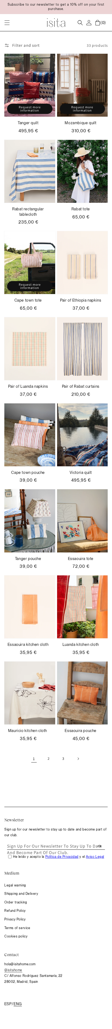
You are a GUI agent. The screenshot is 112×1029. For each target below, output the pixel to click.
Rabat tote (80, 209)
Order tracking (15, 902)
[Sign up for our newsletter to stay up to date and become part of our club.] (99, 846)
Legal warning (15, 885)
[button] (7, 23)
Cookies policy (15, 936)
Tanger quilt (28, 123)
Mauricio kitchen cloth (28, 730)
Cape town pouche (28, 472)
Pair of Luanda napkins (28, 386)
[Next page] (78, 759)
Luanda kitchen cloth (81, 644)
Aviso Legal (95, 857)
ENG (18, 1004)
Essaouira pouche (81, 730)
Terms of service (17, 928)
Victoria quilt (81, 472)
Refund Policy (15, 911)
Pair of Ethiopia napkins (80, 300)
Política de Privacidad (62, 857)
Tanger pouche (28, 558)
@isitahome (13, 970)
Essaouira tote (81, 558)
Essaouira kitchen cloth (28, 644)
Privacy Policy (15, 919)
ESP (7, 1004)
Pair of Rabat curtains (80, 386)
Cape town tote (28, 300)
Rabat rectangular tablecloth (28, 212)
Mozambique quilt (81, 123)
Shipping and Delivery (21, 894)
